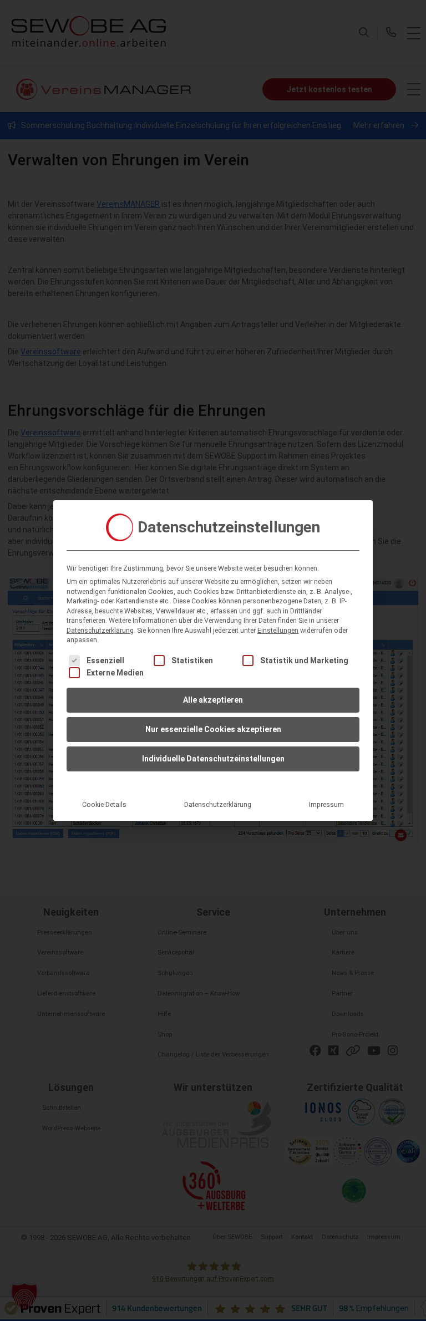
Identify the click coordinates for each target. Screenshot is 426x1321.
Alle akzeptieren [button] (213, 699)
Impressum (326, 805)
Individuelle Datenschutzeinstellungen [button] (213, 758)
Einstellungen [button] (277, 630)
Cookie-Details (104, 805)
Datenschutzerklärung (100, 630)
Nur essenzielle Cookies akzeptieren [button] (213, 729)
